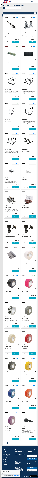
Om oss (4, 461)
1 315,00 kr (33, 213)
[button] (2, 1)
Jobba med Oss (5, 462)
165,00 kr (16, 268)
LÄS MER (10, 473)
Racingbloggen (5, 457)
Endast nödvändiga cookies (8, 475)
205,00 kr (33, 323)
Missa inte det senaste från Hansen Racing (31, 453)
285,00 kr (33, 295)
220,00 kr (16, 323)
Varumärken (5, 464)
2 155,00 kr (33, 96)
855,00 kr (33, 66)
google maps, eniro (20, 464)
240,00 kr (33, 436)
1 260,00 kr (16, 66)
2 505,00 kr (16, 96)
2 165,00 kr (33, 240)
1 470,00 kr (16, 184)
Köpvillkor (4, 451)
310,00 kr (16, 295)
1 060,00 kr (33, 184)
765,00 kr (33, 39)
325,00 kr (33, 268)
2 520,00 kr (16, 156)
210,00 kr (16, 405)
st (27, 187)
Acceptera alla (16, 475)
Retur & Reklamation (6, 454)
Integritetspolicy (5, 455)
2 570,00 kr (33, 126)
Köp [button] (15, 41)
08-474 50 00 (23, 451)
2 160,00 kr (16, 126)
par (27, 41)
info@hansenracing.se (21, 454)
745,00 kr (16, 39)
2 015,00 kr (33, 156)
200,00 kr (33, 351)
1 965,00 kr (16, 240)
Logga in (32, 467)
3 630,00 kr (16, 213)
